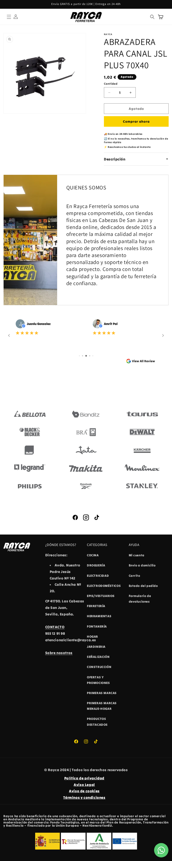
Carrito (134, 576)
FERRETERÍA (96, 606)
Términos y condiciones (84, 797)
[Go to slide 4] (89, 355)
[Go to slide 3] (86, 356)
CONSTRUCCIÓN (99, 667)
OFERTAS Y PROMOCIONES (98, 680)
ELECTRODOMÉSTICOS (104, 586)
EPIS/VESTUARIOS (101, 596)
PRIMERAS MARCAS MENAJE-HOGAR (102, 706)
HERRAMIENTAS (99, 616)
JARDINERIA (96, 647)
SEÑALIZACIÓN (98, 657)
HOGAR (92, 637)
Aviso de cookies (84, 791)
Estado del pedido (143, 586)
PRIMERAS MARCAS (102, 693)
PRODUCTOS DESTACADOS (97, 721)
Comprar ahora (136, 121)
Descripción (136, 159)
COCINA (93, 555)
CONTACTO (55, 627)
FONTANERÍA (97, 626)
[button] (9, 17)
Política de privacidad (84, 778)
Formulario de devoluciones (140, 599)
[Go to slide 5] (92, 355)
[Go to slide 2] (82, 355)
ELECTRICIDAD (98, 576)
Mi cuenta (136, 555)
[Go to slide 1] (79, 355)
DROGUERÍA (96, 565)
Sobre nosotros (59, 652)
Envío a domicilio (142, 565)
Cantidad (110, 84)
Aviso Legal (84, 784)
